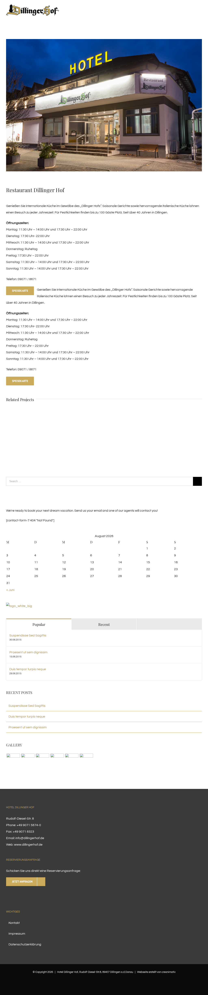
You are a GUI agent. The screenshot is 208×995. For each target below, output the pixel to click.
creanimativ (169, 972)
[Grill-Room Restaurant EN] (57, 760)
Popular (38, 624)
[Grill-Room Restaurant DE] (19, 606)
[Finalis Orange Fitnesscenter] (13, 760)
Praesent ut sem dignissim (28, 652)
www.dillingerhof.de (28, 844)
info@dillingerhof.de (29, 838)
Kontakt (14, 922)
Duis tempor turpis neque (27, 669)
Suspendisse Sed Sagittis (27, 635)
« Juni (10, 590)
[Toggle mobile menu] (200, 13)
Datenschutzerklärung (25, 944)
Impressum (17, 933)
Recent (104, 624)
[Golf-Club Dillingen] (42, 760)
